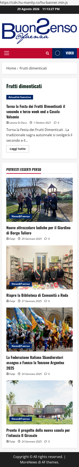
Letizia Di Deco (18, 122)
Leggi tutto (19, 149)
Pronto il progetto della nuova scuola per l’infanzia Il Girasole (38, 432)
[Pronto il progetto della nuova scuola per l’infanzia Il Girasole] (39, 402)
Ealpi (12, 239)
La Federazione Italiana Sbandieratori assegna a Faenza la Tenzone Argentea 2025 (35, 362)
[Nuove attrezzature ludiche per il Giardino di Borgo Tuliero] (39, 200)
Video (70, 52)
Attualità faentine (19, 97)
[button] (6, 53)
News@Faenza (21, 216)
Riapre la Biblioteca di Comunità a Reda (37, 295)
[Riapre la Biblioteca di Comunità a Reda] (39, 267)
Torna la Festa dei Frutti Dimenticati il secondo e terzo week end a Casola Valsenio (35, 111)
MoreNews (28, 462)
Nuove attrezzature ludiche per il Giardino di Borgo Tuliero (38, 230)
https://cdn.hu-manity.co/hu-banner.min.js (34, 2)
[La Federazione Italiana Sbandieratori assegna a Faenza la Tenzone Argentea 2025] (39, 329)
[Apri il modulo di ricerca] (47, 53)
